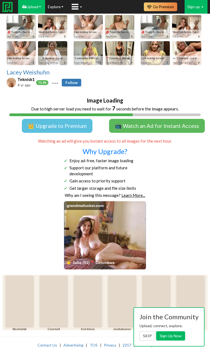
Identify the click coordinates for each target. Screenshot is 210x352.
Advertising (73, 345)
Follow (71, 82)
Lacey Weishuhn (28, 72)
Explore (54, 6)
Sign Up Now (171, 335)
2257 (126, 345)
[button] (55, 82)
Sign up (194, 6)
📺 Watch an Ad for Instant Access (157, 125)
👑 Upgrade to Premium (57, 125)
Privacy (110, 345)
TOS (94, 345)
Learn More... (133, 195)
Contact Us (47, 345)
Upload (32, 6)
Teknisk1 (26, 79)
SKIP (147, 335)
